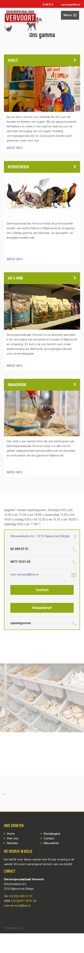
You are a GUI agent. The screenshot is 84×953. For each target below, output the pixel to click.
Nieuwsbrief (42, 608)
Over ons (12, 838)
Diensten (12, 843)
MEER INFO (15, 148)
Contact (42, 590)
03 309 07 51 (48, 5)
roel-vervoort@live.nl (70, 5)
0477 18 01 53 (20, 562)
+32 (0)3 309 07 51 (20, 896)
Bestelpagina (52, 833)
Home (11, 833)
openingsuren (20, 623)
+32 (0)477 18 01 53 (23, 901)
